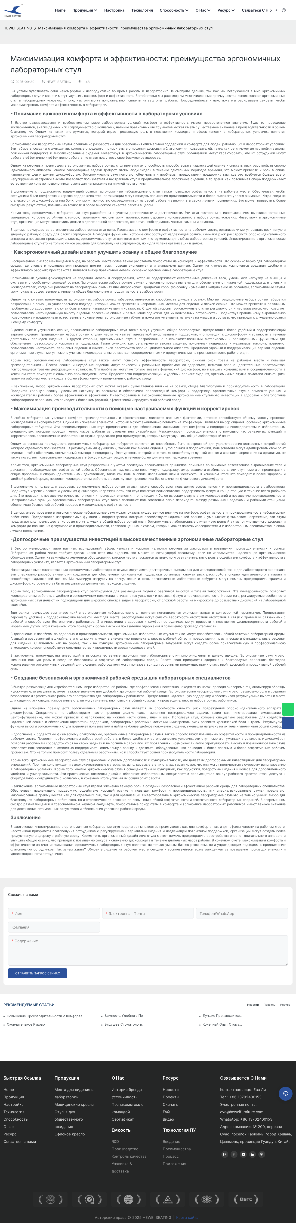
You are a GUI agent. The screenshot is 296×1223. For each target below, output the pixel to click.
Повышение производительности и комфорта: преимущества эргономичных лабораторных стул (46, 1016)
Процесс (171, 1156)
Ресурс (285, 1004)
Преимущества (177, 1149)
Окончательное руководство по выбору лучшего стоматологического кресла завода (27, 1024)
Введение (171, 1141)
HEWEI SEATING (17, 28)
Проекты (269, 1004)
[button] (270, 10)
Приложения (174, 1163)
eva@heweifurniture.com (241, 1111)
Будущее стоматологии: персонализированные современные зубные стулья (125, 1024)
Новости (253, 1004)
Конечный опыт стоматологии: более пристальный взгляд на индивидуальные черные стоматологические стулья (223, 1024)
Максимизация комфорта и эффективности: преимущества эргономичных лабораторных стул (125, 28)
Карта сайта (187, 1217)
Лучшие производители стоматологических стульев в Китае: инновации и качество (223, 1016)
